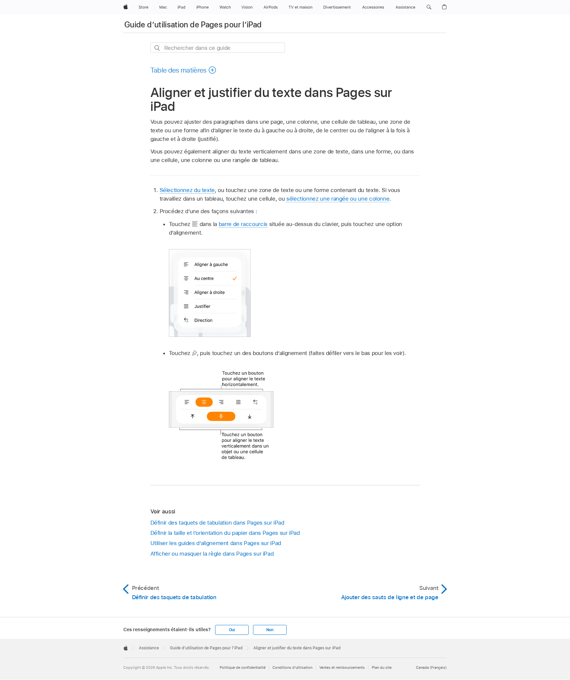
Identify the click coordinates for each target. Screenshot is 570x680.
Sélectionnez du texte (187, 190)
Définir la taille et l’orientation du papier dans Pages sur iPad (225, 533)
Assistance (149, 648)
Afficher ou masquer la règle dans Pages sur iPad (212, 553)
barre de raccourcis (243, 224)
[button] (429, 7)
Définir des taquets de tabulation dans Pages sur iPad (217, 522)
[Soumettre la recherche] (157, 48)
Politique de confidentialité (243, 667)
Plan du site (382, 667)
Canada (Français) (431, 667)
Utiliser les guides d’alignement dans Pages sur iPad (215, 543)
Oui (232, 630)
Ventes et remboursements (342, 667)
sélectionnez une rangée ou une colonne (337, 198)
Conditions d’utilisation (292, 667)
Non (269, 630)
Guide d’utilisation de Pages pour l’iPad (193, 24)
